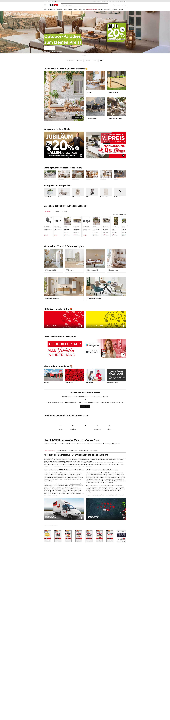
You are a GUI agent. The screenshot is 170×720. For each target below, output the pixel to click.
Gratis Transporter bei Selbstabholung (97, 429)
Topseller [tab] (57, 211)
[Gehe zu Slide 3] (85, 55)
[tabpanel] (85, 226)
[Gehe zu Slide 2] (84, 55)
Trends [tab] (65, 211)
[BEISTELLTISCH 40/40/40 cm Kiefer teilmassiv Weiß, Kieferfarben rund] (77, 111)
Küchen (65, 9)
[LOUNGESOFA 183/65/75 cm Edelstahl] (62, 104)
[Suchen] (62, 5)
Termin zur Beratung (75, 484)
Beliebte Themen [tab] (83, 450)
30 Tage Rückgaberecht (73, 429)
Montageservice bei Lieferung (109, 429)
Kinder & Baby (82, 9)
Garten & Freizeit (51, 9)
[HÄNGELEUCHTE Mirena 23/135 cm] (66, 88)
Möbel (45, 9)
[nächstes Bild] (126, 226)
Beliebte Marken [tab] (73, 450)
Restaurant (114, 9)
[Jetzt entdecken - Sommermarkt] (85, 32)
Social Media (113, 443)
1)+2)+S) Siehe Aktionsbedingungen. (51, 524)
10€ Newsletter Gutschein (60, 429)
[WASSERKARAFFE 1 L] (75, 103)
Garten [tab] (49, 211)
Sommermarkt (107, 9)
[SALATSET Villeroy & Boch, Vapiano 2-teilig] (77, 106)
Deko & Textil (59, 9)
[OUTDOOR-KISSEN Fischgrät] (54, 102)
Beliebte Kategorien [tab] (62, 450)
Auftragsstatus (48, 477)
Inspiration (100, 9)
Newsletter (120, 9)
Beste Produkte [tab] (93, 450)
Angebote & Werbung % (91, 9)
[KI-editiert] (85, 536)
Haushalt (70, 9)
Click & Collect (85, 428)
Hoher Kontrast (120, 1)
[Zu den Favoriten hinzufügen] (51, 217)
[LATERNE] (55, 112)
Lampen (75, 9)
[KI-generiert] (85, 348)
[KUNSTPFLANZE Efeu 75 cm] (71, 78)
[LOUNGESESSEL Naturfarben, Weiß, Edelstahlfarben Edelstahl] (83, 108)
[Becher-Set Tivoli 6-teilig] (73, 105)
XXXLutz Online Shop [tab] (50, 450)
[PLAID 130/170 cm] (67, 108)
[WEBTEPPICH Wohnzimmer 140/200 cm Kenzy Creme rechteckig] (66, 118)
